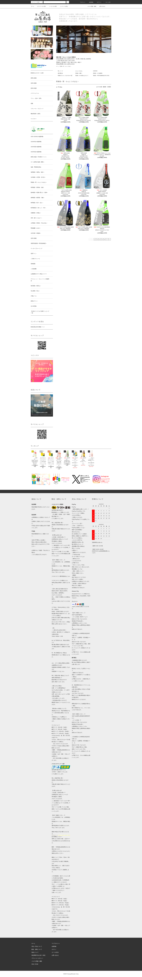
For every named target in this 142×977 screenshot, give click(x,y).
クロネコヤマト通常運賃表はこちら (61, 576)
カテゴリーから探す (41, 6)
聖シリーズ (60, 71)
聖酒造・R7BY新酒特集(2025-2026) (101, 75)
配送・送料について (37, 949)
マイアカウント (56, 943)
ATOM (36, 964)
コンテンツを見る (64, 6)
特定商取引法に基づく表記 (38, 955)
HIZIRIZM (95, 71)
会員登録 (91, 2)
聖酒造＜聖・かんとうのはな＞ (65, 66)
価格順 (104, 86)
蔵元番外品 (60, 73)
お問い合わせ (102, 6)
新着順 (109, 86)
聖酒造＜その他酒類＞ (98, 73)
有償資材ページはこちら (58, 671)
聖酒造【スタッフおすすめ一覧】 (65, 75)
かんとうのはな (78, 71)
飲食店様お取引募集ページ (38, 327)
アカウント (82, 2)
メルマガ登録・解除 (91, 6)
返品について (35, 952)
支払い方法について (37, 946)
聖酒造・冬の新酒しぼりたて (81, 75)
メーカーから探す (53, 6)
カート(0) (108, 2)
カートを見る (55, 952)
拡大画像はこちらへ (57, 836)
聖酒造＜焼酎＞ (78, 73)
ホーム (32, 6)
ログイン (99, 2)
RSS (33, 964)
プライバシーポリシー (37, 958)
